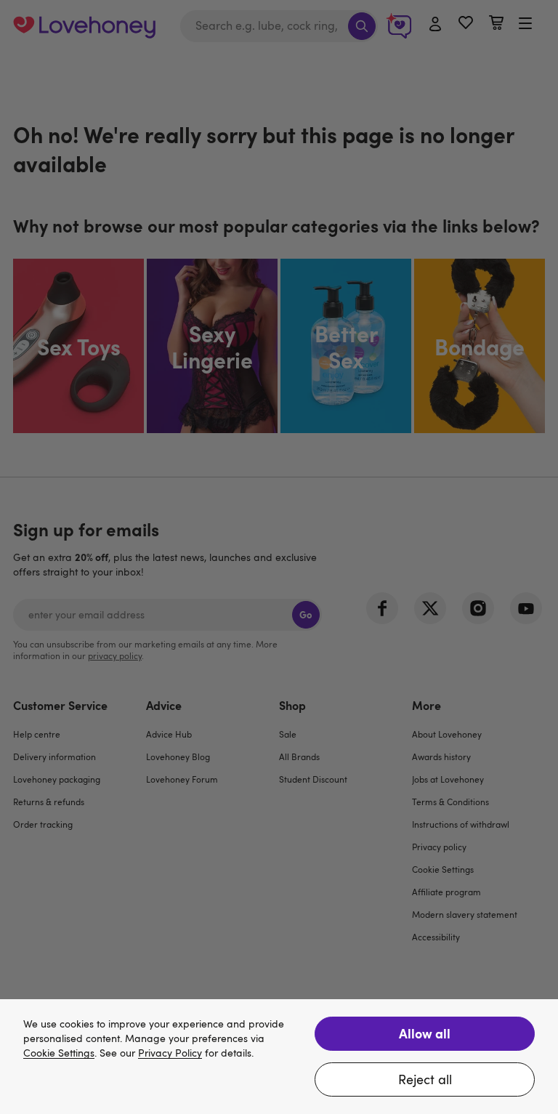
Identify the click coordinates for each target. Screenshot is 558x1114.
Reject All (425, 1079)
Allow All (424, 1033)
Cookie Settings (58, 1053)
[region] (279, 1056)
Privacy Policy (170, 1053)
